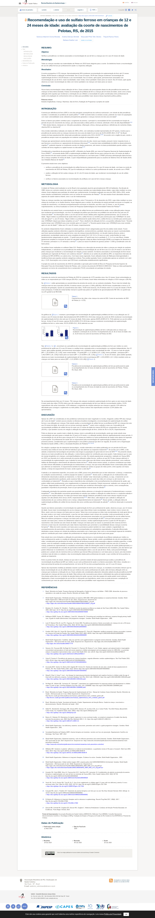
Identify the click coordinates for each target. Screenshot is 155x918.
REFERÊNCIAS (27, 61)
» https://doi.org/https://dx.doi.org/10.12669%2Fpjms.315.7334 (65, 786)
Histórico (25, 65)
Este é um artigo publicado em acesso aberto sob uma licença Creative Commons (78, 852)
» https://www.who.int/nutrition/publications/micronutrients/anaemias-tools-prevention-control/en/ (75, 744)
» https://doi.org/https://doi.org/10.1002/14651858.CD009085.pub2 (66, 687)
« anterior (56, 10)
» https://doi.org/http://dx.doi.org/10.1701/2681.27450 (62, 803)
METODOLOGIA (28, 54)
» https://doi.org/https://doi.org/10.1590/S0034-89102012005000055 (66, 635)
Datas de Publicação (29, 63)
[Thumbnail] (55, 333)
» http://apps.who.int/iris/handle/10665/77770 (59, 643)
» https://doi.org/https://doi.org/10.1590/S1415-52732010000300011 (66, 662)
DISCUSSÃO (27, 58)
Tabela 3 (91, 359)
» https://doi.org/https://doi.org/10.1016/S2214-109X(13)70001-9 (65, 654)
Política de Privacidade (112, 914)
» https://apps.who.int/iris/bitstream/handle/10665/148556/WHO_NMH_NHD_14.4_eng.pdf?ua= (74, 767)
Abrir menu (20, 3)
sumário (44, 10)
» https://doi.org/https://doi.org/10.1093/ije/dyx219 (61, 712)
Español (127, 2)
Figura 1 (56, 314)
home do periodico (27, 10)
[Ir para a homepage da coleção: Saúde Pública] (25, 3)
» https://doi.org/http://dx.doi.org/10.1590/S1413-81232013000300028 (67, 778)
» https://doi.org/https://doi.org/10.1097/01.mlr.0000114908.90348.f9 (66, 752)
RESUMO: (26, 47)
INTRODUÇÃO (28, 51)
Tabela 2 (49, 346)
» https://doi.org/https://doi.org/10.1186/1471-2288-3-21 (62, 721)
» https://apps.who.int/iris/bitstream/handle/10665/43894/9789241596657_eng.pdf (70, 603)
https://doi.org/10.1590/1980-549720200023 (91, 15)
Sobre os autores (86, 40)
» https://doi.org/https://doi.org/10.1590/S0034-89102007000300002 (66, 670)
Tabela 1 (48, 283)
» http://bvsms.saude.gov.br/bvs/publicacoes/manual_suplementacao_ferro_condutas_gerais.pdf (75, 697)
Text (24, 49)
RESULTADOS (28, 56)
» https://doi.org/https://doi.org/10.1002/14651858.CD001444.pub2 (66, 679)
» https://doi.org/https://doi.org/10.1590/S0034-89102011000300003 (66, 627)
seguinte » (80, 10)
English (135, 2)
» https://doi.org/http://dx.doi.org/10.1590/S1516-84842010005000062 (67, 794)
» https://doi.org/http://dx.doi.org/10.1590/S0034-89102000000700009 (67, 612)
